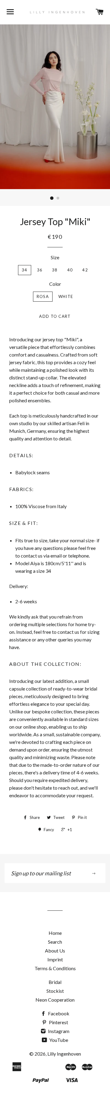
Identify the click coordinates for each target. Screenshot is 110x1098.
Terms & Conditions (55, 968)
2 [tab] (58, 198)
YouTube (58, 1040)
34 (25, 269)
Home (55, 933)
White (65, 296)
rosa (43, 296)
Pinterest (58, 1022)
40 (70, 269)
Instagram (58, 1031)
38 (55, 269)
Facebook (58, 1013)
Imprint (55, 959)
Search (55, 942)
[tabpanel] (55, 106)
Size (55, 257)
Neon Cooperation (55, 1000)
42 (85, 269)
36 (40, 269)
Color (55, 284)
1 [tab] (52, 198)
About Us (55, 950)
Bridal (55, 982)
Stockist (55, 991)
